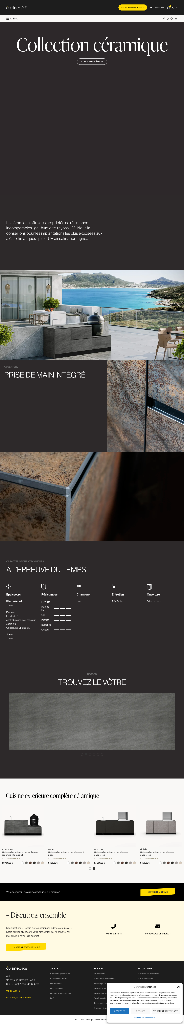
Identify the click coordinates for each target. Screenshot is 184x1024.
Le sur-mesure (56, 988)
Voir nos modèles (90, 61)
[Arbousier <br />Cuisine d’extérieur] (23, 826)
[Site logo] (16, 7)
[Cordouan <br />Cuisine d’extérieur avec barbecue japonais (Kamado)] (115, 826)
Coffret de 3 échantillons (149, 973)
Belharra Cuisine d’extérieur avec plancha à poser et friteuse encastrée (66, 852)
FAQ (52, 998)
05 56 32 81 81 (114, 933)
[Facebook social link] (164, 18)
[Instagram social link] (167, 18)
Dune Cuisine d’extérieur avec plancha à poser (158, 852)
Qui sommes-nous (58, 978)
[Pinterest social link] (171, 18)
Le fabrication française (60, 993)
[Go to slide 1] (82, 754)
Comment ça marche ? (60, 973)
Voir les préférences (165, 1011)
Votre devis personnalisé (132, 7)
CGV (82, 1019)
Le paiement (99, 973)
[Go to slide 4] (94, 754)
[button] (178, 986)
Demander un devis (158, 892)
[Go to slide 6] (102, 754)
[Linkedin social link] (176, 18)
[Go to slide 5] (98, 754)
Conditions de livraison (104, 978)
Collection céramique (11, 856)
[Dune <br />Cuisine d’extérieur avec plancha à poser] (161, 826)
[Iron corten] (92, 721)
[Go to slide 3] (90, 754)
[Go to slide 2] (86, 754)
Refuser (140, 1011)
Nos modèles (56, 983)
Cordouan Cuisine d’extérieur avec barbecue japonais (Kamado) (112, 852)
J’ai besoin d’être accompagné (26, 947)
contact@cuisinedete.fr (158, 933)
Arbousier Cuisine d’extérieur (11, 851)
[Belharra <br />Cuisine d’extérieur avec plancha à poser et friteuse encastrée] (69, 826)
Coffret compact (145, 978)
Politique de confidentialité (144, 1017)
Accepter (119, 1011)
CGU (76, 1019)
